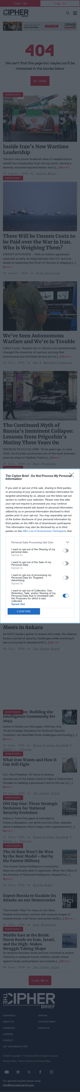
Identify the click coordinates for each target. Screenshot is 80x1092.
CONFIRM (24, 611)
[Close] (72, 476)
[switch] (66, 550)
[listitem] (40, 542)
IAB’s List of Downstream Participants (44, 530)
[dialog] (40, 546)
